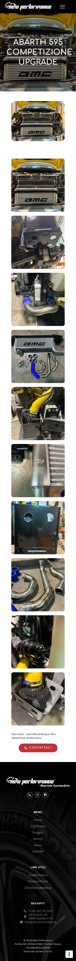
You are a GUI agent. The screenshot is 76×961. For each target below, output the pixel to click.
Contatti (38, 851)
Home (38, 820)
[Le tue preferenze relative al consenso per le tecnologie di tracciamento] (69, 954)
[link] (38, 782)
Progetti (38, 832)
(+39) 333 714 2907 (40, 910)
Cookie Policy (38, 875)
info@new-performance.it (40, 922)
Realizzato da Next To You (38, 951)
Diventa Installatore (38, 888)
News (38, 845)
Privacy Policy (38, 881)
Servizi (38, 839)
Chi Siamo (38, 826)
